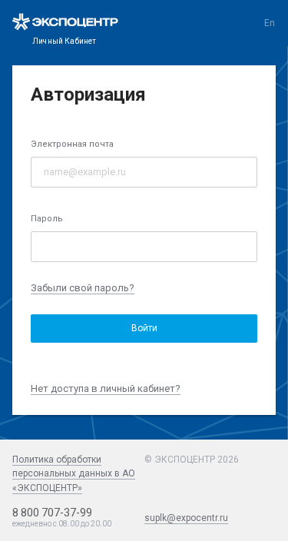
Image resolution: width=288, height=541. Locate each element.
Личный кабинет (64, 41)
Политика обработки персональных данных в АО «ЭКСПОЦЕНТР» (73, 473)
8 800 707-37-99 (52, 512)
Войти (144, 328)
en (269, 23)
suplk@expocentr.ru (186, 518)
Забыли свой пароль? (82, 288)
